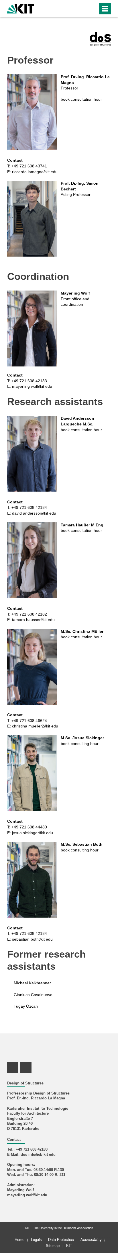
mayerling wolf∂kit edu (32, 386)
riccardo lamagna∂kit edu (35, 171)
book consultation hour (81, 99)
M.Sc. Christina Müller (82, 631)
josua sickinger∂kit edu (32, 832)
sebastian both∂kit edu (32, 939)
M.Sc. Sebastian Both (82, 844)
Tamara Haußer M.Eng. (83, 525)
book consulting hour (80, 743)
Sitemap (53, 1246)
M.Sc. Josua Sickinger (82, 738)
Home (19, 1239)
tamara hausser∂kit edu (33, 619)
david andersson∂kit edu (34, 513)
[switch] (83, 8)
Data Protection (61, 1239)
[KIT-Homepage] (20, 8)
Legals (36, 1239)
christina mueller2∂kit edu (35, 726)
